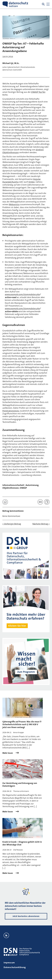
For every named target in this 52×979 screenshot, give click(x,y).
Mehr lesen (7, 753)
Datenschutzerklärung (15, 967)
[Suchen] (43, 4)
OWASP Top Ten (38, 92)
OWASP (23, 487)
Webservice (14, 204)
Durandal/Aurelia (10, 181)
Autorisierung (32, 485)
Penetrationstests (10, 410)
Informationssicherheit (13, 485)
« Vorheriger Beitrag (11, 523)
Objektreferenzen (10, 487)
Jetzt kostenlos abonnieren (26, 916)
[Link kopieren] (47, 502)
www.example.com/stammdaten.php (22, 294)
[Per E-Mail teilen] (40, 502)
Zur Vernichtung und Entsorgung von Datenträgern (19, 784)
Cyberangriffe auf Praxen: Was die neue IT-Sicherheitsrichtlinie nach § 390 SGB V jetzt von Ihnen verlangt (22, 724)
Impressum (9, 962)
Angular (36, 179)
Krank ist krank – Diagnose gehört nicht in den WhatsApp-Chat (22, 843)
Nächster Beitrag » (41, 523)
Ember (32, 181)
